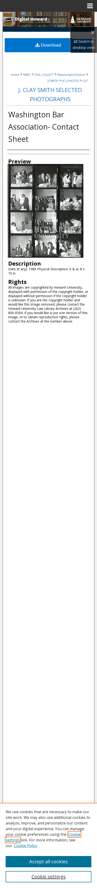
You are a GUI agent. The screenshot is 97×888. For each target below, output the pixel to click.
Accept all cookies (48, 861)
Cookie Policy (25, 845)
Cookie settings (49, 876)
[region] (48, 845)
